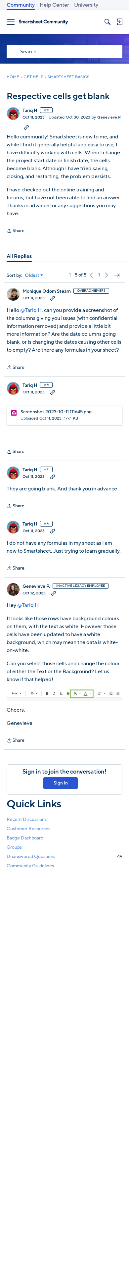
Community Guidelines (30, 866)
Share (15, 231)
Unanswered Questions (64, 856)
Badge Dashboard (25, 838)
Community (21, 5)
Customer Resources (28, 829)
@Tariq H (31, 310)
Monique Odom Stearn (46, 291)
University (86, 5)
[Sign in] (119, 22)
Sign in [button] (61, 783)
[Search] (107, 22)
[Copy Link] (26, 127)
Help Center (54, 5)
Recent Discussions (27, 819)
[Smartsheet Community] (43, 22)
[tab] (19, 256)
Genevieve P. (109, 117)
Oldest (32, 275)
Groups (14, 847)
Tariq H (29, 111)
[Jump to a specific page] (117, 275)
